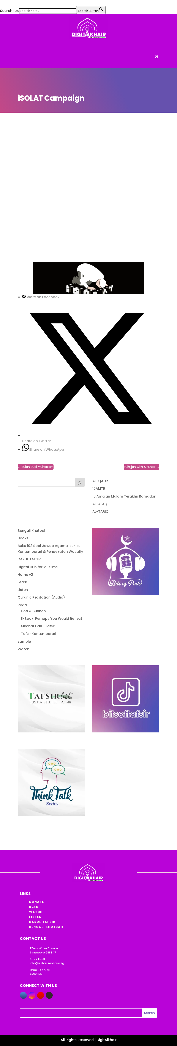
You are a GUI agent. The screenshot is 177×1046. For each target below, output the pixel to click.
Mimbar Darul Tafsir (38, 626)
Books (23, 538)
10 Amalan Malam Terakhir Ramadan (124, 496)
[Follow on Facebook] (23, 995)
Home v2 (25, 574)
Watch (23, 649)
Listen (23, 589)
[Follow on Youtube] (40, 995)
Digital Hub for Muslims (38, 566)
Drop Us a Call (40, 970)
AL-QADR (100, 480)
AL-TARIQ (100, 511)
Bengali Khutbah (32, 530)
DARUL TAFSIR (29, 559)
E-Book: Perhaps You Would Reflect (51, 618)
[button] (2, 3)
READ (34, 907)
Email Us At (37, 959)
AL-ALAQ (99, 503)
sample (24, 641)
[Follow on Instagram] (31, 995)
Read (22, 605)
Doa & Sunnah (33, 610)
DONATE (36, 902)
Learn (22, 582)
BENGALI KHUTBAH (46, 927)
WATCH (36, 912)
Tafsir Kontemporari (38, 633)
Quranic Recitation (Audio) (41, 597)
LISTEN (35, 917)
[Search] (80, 482)
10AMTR (98, 488)
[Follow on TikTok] (49, 995)
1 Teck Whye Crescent (45, 948)
